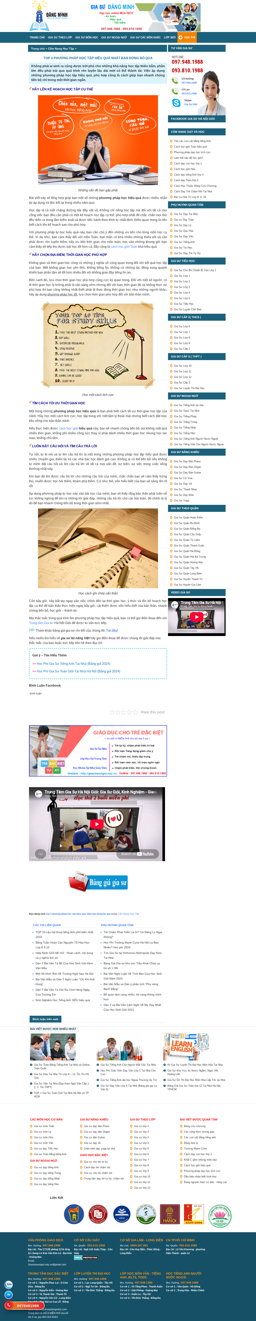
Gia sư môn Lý (42, 1131)
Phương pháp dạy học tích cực (192, 152)
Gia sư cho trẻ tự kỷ (96, 1161)
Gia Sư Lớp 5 (182, 298)
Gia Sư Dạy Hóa (183, 230)
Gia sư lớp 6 (141, 1154)
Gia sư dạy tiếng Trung (47, 1172)
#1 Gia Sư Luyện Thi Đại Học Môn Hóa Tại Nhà (195, 1064)
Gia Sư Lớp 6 (182, 326)
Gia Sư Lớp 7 (182, 331)
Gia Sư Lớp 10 (182, 365)
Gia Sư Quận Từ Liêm (187, 539)
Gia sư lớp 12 (142, 1187)
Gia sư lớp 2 (141, 1131)
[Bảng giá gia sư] (98, 872)
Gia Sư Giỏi (190, 104)
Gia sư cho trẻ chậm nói (98, 1172)
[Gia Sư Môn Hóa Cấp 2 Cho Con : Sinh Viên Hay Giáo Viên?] (128, 1046)
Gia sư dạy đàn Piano (96, 1126)
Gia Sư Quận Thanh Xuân (189, 545)
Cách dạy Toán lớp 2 (186, 180)
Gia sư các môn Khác (145, 37)
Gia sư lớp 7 (141, 1159)
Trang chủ (38, 48)
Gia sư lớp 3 (141, 1137)
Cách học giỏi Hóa (184, 169)
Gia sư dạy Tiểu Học (46, 1148)
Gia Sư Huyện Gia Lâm (187, 584)
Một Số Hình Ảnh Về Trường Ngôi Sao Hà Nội (64, 973)
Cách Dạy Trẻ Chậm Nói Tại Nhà (193, 191)
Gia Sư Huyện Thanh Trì (188, 579)
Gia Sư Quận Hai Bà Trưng (190, 556)
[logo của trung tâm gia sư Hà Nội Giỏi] (48, 2)
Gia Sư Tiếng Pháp (185, 416)
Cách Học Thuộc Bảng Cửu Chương (195, 185)
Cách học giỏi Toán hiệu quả (190, 146)
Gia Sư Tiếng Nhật (185, 427)
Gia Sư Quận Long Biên (188, 573)
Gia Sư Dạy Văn (183, 236)
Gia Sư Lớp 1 (182, 275)
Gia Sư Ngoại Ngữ (114, 37)
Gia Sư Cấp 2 (182, 348)
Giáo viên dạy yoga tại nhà (99, 1148)
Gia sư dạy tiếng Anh (46, 1167)
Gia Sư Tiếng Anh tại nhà (188, 405)
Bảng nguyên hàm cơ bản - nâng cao (205, 1182)
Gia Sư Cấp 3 (182, 382)
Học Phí (189, 37)
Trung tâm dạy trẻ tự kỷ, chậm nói (104, 1178)
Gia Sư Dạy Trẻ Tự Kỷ (187, 253)
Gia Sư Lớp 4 (182, 292)
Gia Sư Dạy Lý (182, 225)
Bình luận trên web (45, 1019)
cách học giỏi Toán (124, 246)
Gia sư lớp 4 (141, 1142)
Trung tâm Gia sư (41, 623)
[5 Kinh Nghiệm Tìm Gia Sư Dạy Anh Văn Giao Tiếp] (194, 1046)
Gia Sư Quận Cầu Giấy (187, 534)
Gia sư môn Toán (44, 1126)
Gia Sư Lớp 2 (182, 281)
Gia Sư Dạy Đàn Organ (187, 466)
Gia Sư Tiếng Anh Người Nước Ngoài (196, 438)
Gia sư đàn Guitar (94, 1137)
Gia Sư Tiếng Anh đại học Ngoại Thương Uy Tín (129, 1079)
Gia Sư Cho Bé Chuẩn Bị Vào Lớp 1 (195, 270)
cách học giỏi (68, 428)
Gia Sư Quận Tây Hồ (186, 567)
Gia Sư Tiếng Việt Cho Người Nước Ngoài (199, 444)
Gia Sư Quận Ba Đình (187, 523)
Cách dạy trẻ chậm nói (97, 1167)
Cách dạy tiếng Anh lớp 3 (188, 174)
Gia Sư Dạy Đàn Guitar (187, 472)
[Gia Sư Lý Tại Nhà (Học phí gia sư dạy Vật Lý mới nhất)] (61, 1046)
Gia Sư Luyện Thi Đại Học (189, 388)
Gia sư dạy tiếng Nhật (47, 1178)
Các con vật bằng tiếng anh (200, 1137)
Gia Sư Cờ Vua (183, 478)
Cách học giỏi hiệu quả (197, 1165)
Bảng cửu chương (194, 1126)
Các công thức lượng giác (199, 1131)
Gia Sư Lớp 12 (182, 376)
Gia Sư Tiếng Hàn (184, 433)
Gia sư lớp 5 (141, 1148)
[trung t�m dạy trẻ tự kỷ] (98, 751)
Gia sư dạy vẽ (92, 1142)
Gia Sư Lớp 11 (182, 371)
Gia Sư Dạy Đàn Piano (187, 461)
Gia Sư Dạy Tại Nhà (186, 214)
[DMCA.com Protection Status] (86, 1257)
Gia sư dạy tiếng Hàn (46, 1184)
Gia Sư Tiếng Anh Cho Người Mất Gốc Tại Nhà (128, 1064)
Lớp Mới (170, 37)
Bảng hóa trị (191, 1142)
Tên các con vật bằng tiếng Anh (192, 141)
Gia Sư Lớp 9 (182, 343)
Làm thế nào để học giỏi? (188, 157)
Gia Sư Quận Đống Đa (187, 528)
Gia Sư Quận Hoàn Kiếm (188, 517)
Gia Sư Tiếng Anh (184, 242)
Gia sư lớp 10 (142, 1176)
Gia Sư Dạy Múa (184, 494)
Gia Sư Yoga (181, 500)
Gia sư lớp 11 (142, 1182)
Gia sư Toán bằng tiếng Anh (50, 1154)
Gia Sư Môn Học (86, 37)
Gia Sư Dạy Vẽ (183, 483)
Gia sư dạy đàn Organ (97, 1131)
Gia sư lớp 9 (141, 1170)
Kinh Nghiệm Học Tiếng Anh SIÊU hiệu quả (63, 1000)
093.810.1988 (187, 70)
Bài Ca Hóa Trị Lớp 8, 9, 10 (190, 197)
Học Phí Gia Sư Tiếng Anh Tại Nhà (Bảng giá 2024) (73, 663)
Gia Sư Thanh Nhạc (185, 489)
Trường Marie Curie (195, 1148)
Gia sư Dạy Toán (184, 219)
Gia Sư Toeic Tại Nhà (186, 410)
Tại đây (111, 630)
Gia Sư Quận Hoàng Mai (188, 562)
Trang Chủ (37, 37)
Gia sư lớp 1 (141, 1126)
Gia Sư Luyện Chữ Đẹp (187, 309)
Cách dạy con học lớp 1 (188, 163)
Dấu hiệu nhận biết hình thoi (200, 1176)
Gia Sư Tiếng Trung (185, 421)
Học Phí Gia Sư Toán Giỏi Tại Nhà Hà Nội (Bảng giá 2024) (78, 671)
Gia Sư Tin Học (183, 247)
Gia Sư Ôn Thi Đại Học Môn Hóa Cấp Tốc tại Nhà (196, 1079)
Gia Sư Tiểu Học (184, 303)
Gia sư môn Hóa (43, 1137)
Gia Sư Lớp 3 (182, 287)
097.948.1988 (187, 61)
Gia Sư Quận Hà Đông (187, 551)
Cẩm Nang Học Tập (61, 48)
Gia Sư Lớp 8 (182, 337)
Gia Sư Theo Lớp (60, 37)
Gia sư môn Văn (43, 1142)
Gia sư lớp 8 (141, 1165)
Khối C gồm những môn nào (200, 1159)
